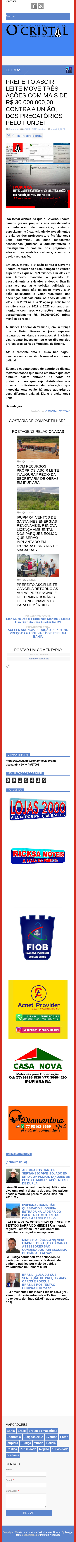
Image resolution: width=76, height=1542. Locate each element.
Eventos (51, 1436)
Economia (14, 1436)
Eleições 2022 (33, 1436)
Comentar (13, 129)
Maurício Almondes (50, 1535)
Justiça (26, 1443)
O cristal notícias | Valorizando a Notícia (40, 1532)
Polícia (51, 1443)
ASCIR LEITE (30, 129)
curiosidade (60, 1449)
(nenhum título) (16, 1162)
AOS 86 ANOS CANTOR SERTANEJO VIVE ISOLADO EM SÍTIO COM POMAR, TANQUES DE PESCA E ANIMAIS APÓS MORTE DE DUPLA (46, 1177)
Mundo (39, 1443)
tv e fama (13, 1455)
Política (12, 1449)
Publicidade (28, 1449)
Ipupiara (42, 129)
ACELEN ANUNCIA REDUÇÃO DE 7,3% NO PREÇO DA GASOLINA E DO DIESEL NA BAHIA (38, 633)
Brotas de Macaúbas (42, 1430)
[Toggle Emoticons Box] (8, 666)
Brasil (22, 1430)
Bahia (11, 1430)
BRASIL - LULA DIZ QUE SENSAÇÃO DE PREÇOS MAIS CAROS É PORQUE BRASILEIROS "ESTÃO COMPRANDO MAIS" (44, 1281)
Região (44, 1449)
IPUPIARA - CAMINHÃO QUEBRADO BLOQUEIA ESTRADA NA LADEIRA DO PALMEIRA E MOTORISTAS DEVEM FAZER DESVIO (41, 1212)
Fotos (64, 1436)
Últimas (13, 70)
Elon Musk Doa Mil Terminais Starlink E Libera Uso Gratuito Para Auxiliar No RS (38, 620)
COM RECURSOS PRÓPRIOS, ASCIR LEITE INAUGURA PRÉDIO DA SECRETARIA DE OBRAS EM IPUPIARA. (38, 474)
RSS (41, 6)
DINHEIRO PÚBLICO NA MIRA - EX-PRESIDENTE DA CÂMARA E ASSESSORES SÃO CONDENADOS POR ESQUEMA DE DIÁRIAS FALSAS (45, 1246)
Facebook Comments (38, 659)
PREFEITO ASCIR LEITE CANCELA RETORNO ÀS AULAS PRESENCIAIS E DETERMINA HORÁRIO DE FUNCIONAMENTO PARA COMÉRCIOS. (37, 595)
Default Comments (38, 655)
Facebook (34, 6)
